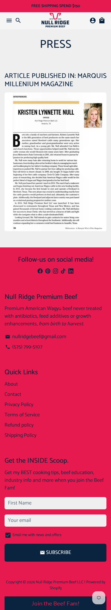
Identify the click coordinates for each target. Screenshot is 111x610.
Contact (13, 394)
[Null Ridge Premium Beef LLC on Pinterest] (47, 271)
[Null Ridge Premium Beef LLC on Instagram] (55, 271)
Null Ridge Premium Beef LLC (59, 582)
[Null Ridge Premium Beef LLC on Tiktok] (63, 271)
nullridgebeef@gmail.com (35, 337)
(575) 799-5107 (23, 347)
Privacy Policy (19, 405)
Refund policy (19, 425)
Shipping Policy (20, 435)
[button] (56, 603)
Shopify (56, 588)
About (11, 384)
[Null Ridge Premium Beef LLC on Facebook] (40, 271)
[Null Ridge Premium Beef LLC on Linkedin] (70, 271)
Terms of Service (22, 415)
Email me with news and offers (37, 535)
